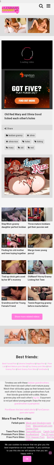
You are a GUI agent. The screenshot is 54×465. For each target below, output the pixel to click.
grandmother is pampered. (27, 403)
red (32, 147)
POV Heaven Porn (35, 437)
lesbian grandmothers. (38, 383)
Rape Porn (40, 363)
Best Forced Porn (9, 363)
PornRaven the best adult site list (20, 409)
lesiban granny (15, 135)
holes (27, 141)
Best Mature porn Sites (16, 366)
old (21, 147)
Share (10, 128)
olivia (31, 135)
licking (40, 141)
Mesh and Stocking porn (38, 423)
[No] (50, 452)
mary (11, 147)
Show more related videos (27, 316)
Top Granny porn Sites (37, 366)
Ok (27, 459)
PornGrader (43, 369)
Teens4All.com (33, 431)
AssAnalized (32, 434)
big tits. (36, 397)
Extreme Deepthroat (26, 363)
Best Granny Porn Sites (27, 369)
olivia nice (13, 141)
